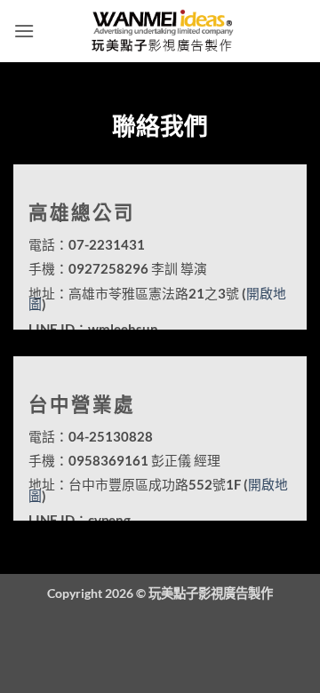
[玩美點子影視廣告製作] (160, 30)
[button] (24, 30)
